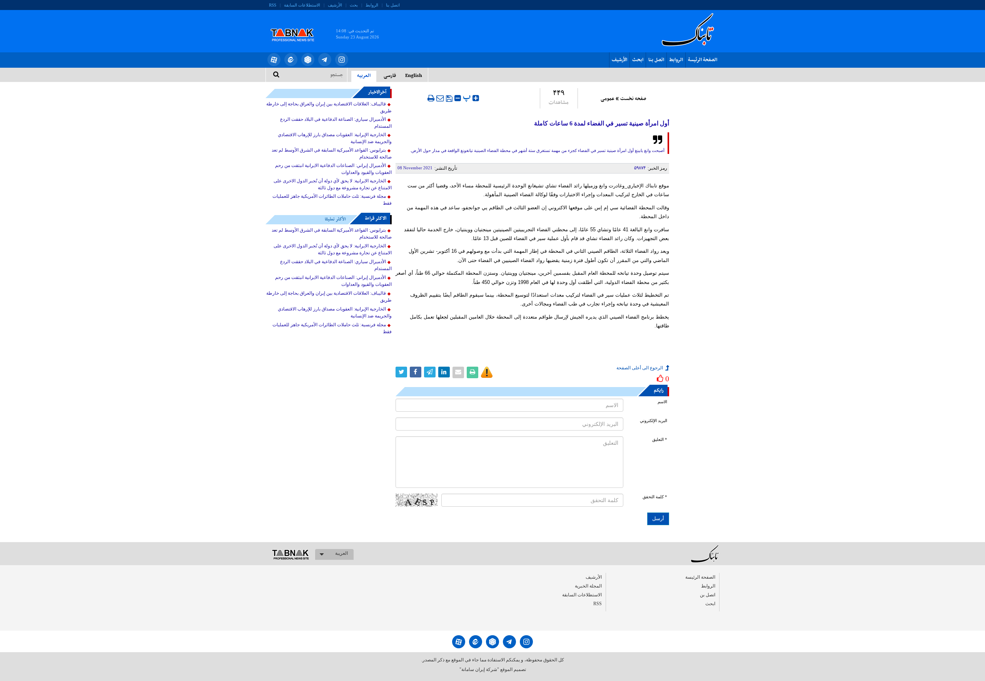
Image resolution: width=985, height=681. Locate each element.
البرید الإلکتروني (653, 421)
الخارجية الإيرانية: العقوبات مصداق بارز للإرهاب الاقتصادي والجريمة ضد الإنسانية (335, 138)
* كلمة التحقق (655, 497)
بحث (354, 5)
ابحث (637, 60)
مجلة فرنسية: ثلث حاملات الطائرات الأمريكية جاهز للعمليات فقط (332, 200)
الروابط (372, 5)
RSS (272, 5)
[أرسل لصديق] (440, 98)
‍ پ (467, 97)
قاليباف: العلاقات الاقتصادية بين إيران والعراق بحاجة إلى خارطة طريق (329, 107)
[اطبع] (430, 98)
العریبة (341, 553)
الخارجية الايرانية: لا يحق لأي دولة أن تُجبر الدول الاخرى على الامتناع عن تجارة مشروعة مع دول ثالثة (333, 184)
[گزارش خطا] (486, 372)
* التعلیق (659, 439)
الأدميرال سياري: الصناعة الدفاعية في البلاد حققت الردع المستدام (336, 123)
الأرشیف (335, 5)
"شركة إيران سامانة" (479, 669)
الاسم (662, 402)
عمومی (607, 99)
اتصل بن (707, 595)
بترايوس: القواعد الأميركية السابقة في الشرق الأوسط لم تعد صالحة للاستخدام (332, 153)
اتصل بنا (393, 5)
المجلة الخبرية (588, 586)
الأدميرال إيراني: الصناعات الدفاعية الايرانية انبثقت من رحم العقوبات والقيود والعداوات (333, 169)
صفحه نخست (633, 99)
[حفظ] (449, 98)
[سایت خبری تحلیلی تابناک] (297, 26)
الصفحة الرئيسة (702, 60)
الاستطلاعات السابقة (302, 5)
